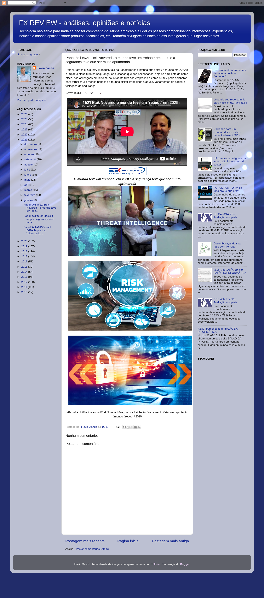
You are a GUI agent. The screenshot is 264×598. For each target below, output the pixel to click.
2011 (24, 287)
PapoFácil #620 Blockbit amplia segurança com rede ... (39, 219)
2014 (24, 271)
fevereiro (30, 195)
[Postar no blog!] (128, 427)
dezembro (30, 144)
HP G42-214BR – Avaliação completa (225, 216)
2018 (24, 251)
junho (28, 174)
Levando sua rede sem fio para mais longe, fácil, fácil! (230, 101)
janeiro (28, 200)
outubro (29, 154)
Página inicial (128, 541)
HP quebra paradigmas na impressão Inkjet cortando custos (230, 161)
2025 (24, 119)
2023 (24, 129)
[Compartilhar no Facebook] (135, 427)
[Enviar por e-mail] (124, 427)
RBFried (156, 564)
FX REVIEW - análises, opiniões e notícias (84, 23)
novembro (30, 149)
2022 (24, 134)
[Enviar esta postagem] (117, 426)
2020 (24, 241)
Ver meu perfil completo (31, 100)
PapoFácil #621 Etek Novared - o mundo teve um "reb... (40, 207)
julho (27, 169)
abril (27, 184)
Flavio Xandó (45, 68)
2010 (24, 292)
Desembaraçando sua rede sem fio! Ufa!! (227, 245)
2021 (24, 139)
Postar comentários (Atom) (92, 548)
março (28, 189)
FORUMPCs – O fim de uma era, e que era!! (228, 189)
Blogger (184, 564)
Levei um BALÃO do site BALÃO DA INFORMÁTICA (230, 271)
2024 (24, 124)
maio (27, 179)
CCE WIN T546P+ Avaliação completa (225, 301)
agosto (28, 164)
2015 (24, 266)
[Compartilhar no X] (132, 427)
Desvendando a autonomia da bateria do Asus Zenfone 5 (230, 73)
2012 (24, 282)
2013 (24, 276)
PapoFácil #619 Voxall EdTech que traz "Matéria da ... (37, 230)
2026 (24, 114)
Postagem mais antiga (170, 541)
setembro (30, 159)
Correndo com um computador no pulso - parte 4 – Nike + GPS (227, 132)
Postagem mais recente (85, 541)
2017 (24, 256)
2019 (24, 246)
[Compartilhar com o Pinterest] (139, 427)
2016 (24, 261)
